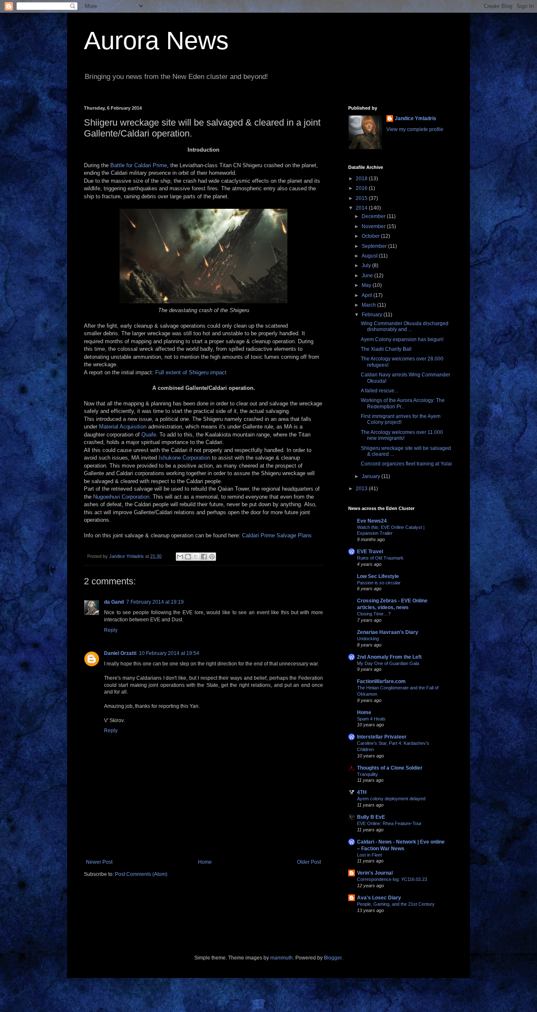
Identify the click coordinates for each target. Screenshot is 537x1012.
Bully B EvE (371, 817)
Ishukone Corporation (184, 458)
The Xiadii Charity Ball (386, 349)
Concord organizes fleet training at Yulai (406, 464)
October (371, 236)
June (368, 276)
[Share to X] (196, 556)
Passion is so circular (379, 582)
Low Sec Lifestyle (378, 576)
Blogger (332, 958)
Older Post (309, 862)
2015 (362, 198)
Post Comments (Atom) (141, 874)
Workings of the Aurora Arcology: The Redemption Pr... (403, 403)
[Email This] (180, 556)
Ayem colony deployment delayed (391, 798)
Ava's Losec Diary (379, 898)
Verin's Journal (375, 873)
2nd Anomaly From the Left (389, 657)
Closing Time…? (374, 613)
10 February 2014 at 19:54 (169, 653)
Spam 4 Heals (371, 718)
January (371, 476)
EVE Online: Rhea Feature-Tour (389, 823)
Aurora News (156, 40)
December (374, 216)
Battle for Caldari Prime (138, 165)
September (375, 246)
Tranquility (367, 774)
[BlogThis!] (188, 556)
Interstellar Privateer (382, 737)
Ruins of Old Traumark (380, 557)
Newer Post (99, 862)
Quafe (148, 434)
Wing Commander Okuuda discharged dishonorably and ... (404, 326)
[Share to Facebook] (204, 556)
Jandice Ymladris (415, 118)
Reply (110, 630)
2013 (362, 489)
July (367, 265)
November (374, 226)
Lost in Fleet (369, 854)
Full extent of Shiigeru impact (191, 372)
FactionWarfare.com (381, 681)
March (369, 305)
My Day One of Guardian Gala (388, 663)
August (370, 256)
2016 (362, 188)
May (367, 285)
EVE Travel (370, 552)
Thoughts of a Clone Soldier (389, 768)
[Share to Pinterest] (212, 556)
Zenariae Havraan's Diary (387, 632)
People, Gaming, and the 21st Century (396, 904)
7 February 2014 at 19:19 (155, 602)
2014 (362, 208)
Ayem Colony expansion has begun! (402, 339)
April (367, 295)
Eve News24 (372, 521)
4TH (362, 792)
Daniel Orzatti (120, 653)
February (372, 315)
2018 (362, 178)
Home (205, 862)
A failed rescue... (379, 391)
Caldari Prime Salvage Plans (277, 535)
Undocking (368, 638)
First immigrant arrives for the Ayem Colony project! (401, 419)
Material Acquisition (122, 426)
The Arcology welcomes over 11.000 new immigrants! (402, 435)
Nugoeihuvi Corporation (121, 497)
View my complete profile (414, 129)
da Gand (114, 602)
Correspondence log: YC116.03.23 (392, 879)
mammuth (281, 958)
